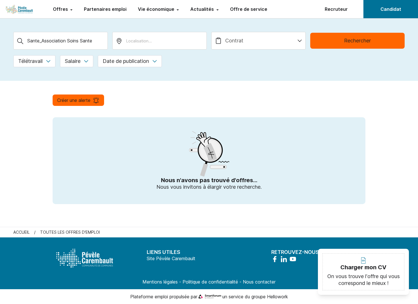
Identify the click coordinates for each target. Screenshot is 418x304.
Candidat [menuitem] (390, 9)
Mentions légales (160, 282)
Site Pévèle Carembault (171, 258)
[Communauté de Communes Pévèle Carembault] (19, 9)
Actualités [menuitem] (202, 9)
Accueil (21, 232)
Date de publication (126, 61)
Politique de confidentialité (210, 282)
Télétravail (30, 61)
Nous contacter (259, 282)
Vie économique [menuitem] (156, 9)
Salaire (72, 61)
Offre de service (248, 9)
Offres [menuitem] (61, 9)
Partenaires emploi (105, 9)
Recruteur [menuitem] (336, 9)
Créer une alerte (73, 100)
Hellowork (277, 296)
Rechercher (357, 41)
